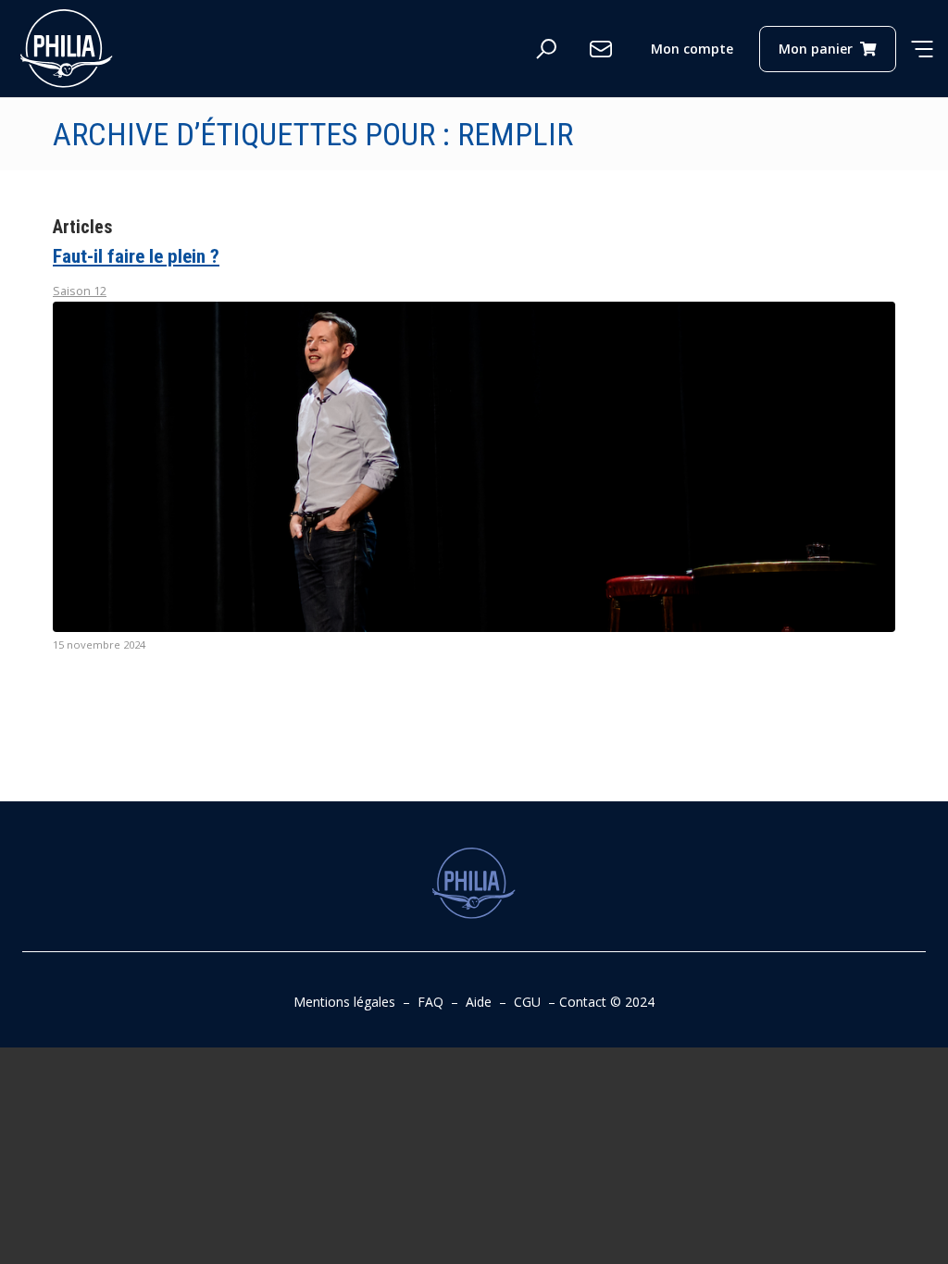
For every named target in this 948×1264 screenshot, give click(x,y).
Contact (582, 1001)
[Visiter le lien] (66, 48)
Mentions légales (344, 1001)
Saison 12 (79, 291)
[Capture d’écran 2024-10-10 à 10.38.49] (474, 467)
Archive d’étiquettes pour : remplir (313, 134)
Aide (479, 1001)
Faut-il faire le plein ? (136, 256)
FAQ (430, 1001)
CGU (527, 1001)
